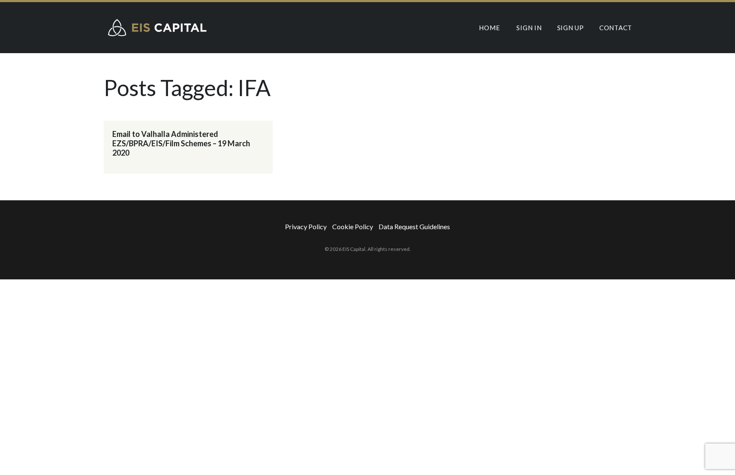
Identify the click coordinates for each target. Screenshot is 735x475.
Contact (615, 27)
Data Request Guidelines (414, 226)
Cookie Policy (352, 226)
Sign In (528, 27)
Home (489, 27)
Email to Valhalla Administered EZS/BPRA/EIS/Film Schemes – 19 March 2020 (181, 143)
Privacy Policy (306, 226)
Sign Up (570, 27)
